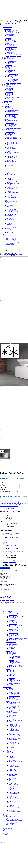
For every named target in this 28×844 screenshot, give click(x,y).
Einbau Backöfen (13, 615)
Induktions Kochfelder (14, 630)
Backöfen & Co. (9, 612)
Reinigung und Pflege (14, 795)
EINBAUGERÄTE (7, 611)
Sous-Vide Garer (12, 770)
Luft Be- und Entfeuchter (14, 807)
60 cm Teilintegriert (15, 656)
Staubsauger (11, 753)
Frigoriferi (8, 669)
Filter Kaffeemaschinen (14, 793)
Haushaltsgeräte (9, 752)
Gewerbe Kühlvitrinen (14, 732)
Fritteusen (11, 771)
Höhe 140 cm (12, 675)
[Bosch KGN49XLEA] (8, 544)
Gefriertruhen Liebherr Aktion (20, 503)
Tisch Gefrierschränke (14, 743)
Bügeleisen (11, 759)
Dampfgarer (11, 620)
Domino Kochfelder (13, 633)
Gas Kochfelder (12, 631)
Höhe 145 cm (12, 674)
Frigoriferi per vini (10, 824)
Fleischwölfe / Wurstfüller (14, 766)
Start (1, 254)
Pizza (10, 787)
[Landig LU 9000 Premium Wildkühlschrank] (13, 551)
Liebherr (2, 504)
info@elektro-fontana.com (6, 578)
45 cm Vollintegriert (15, 662)
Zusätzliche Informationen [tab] (9, 508)
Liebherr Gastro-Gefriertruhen (11, 504)
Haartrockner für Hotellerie (15, 811)
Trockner (8, 701)
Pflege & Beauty (9, 809)
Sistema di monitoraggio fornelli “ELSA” (18, 638)
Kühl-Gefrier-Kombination (15, 726)
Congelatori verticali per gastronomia (14, 820)
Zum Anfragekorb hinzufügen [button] (9, 534)
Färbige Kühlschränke (14, 728)
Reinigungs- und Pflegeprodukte (16, 625)
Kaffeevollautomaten (13, 789)
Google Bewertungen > (5, 589)
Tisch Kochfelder (12, 635)
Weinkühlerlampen (13, 800)
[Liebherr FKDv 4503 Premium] (10, 560)
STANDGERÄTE (13, 506)
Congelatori (8, 685)
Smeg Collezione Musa (14, 613)
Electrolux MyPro (13, 698)
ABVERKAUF (6, 815)
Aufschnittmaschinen (13, 765)
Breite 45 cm (11, 717)
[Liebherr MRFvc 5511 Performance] (11, 533)
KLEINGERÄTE (7, 751)
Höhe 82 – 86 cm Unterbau (15, 680)
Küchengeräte (9, 762)
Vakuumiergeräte (12, 775)
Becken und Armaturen (11, 642)
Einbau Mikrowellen (13, 622)
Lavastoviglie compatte (14, 719)
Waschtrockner (9, 711)
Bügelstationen (12, 760)
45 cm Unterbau (15, 663)
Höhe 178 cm (12, 671)
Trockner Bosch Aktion (14, 706)
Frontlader (11, 689)
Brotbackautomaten (13, 774)
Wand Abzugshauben (13, 644)
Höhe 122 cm (12, 676)
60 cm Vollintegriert (15, 657)
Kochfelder (8, 626)
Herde (7, 748)
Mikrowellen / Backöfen (14, 768)
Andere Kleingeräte (10, 796)
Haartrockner (12, 810)
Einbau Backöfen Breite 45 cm (16, 616)
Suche (21, 21)
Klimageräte (11, 805)
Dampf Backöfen (12, 617)
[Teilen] (3, 842)
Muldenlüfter (9, 640)
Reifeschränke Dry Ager (14, 738)
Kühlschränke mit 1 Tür (14, 724)
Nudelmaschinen (12, 769)
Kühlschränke (9, 721)
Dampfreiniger (12, 757)
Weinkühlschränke (13, 737)
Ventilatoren (11, 804)
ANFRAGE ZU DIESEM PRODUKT (8, 502)
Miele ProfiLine (12, 652)
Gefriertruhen (10, 503)
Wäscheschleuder (13, 705)
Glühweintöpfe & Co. (14, 798)
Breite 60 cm (11, 716)
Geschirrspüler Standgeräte (12, 712)
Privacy (7, 600)
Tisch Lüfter (11, 648)
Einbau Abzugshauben (14, 645)
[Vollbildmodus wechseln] (2, 842)
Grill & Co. (8, 780)
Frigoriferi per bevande (11, 818)
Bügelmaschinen (9, 750)
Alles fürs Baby (12, 813)
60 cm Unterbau (15, 658)
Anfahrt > (2, 588)
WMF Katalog (12, 801)
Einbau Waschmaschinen (11, 667)
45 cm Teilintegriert (15, 661)
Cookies (12, 600)
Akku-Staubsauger (13, 755)
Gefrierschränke (12, 742)
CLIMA (7, 802)
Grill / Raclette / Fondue (14, 782)
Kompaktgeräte (12, 618)
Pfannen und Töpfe (13, 636)
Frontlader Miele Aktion (14, 693)
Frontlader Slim (12, 690)
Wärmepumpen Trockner (14, 702)
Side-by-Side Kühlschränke (15, 734)
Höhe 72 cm (11, 681)
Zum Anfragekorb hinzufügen (9, 545)
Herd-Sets (11, 621)
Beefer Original (12, 786)
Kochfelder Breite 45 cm (14, 634)
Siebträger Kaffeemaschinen (15, 792)
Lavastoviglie (9, 651)
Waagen (10, 779)
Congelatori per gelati (11, 823)
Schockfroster (12, 747)
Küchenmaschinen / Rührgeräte (16, 764)
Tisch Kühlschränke (13, 729)
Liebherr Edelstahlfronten (14, 683)
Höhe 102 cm (12, 678)
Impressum (2, 600)
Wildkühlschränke (13, 739)
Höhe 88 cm (11, 679)
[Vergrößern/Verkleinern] (0, 842)
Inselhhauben (12, 647)
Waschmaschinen (10, 688)
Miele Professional (13, 653)
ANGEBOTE (6, 814)
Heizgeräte (11, 806)
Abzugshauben (9, 643)
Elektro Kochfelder (13, 629)
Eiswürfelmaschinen (13, 778)
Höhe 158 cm (12, 672)
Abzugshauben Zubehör (14, 649)
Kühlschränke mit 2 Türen (15, 725)
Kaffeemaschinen (10, 788)
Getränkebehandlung (13, 777)
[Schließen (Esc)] (4, 842)
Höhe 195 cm (12, 670)
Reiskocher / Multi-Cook (14, 773)
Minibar (10, 733)
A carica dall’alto (12, 694)
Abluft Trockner (12, 703)
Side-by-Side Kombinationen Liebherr (17, 735)
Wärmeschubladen (13, 624)
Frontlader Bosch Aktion (14, 692)
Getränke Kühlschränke (14, 730)
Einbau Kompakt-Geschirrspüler (16, 665)
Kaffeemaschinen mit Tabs (15, 791)
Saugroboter (11, 756)
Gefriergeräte (3, 503)
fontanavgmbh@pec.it (7, 596)
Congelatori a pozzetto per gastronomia (14, 822)
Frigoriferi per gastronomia (12, 819)
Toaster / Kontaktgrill (13, 784)
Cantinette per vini (10, 684)
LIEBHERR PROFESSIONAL (9, 254)
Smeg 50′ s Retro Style (14, 723)
